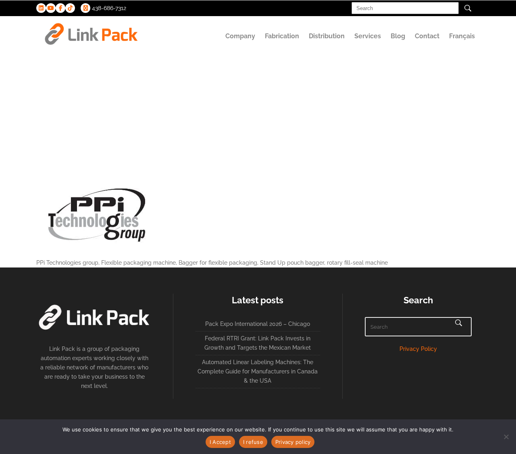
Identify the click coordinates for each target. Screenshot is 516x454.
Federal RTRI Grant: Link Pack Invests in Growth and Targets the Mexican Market (257, 343)
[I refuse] (506, 437)
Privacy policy (293, 442)
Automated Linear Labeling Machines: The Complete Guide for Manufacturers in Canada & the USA (258, 371)
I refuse (253, 442)
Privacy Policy (418, 349)
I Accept (220, 442)
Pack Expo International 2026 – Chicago (257, 324)
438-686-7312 (108, 8)
